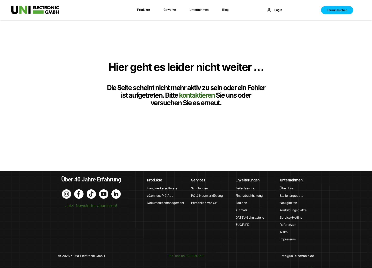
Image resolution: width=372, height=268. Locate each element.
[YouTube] (103, 191)
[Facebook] (79, 191)
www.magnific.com (311, 266)
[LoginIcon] (269, 9)
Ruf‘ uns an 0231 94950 (186, 256)
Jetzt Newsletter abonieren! (91, 205)
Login (278, 10)
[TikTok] (91, 191)
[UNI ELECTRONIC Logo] (35, 7)
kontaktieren (197, 95)
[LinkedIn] (116, 191)
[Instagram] (66, 191)
